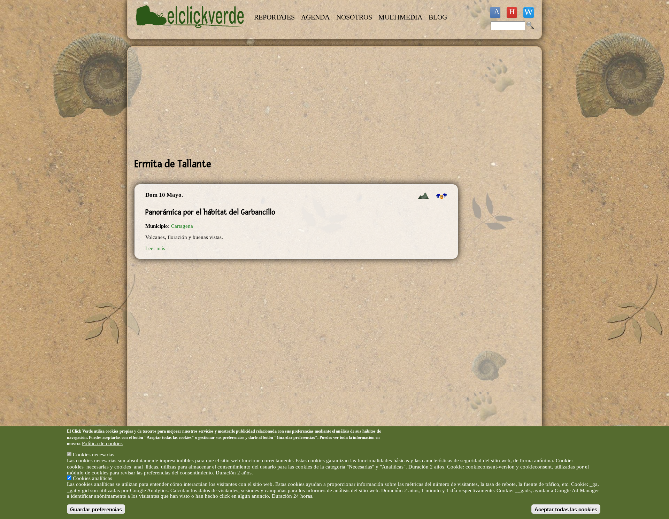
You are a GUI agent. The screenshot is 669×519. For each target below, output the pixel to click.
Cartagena (182, 226)
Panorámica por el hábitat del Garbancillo (210, 212)
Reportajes (274, 17)
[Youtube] (512, 12)
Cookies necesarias (93, 454)
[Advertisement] (296, 102)
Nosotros (354, 17)
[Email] (528, 12)
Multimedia (400, 17)
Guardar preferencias (96, 509)
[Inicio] (190, 32)
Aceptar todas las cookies (566, 509)
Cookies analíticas (92, 478)
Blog (438, 17)
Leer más (155, 248)
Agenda (315, 17)
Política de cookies (102, 443)
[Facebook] (495, 12)
